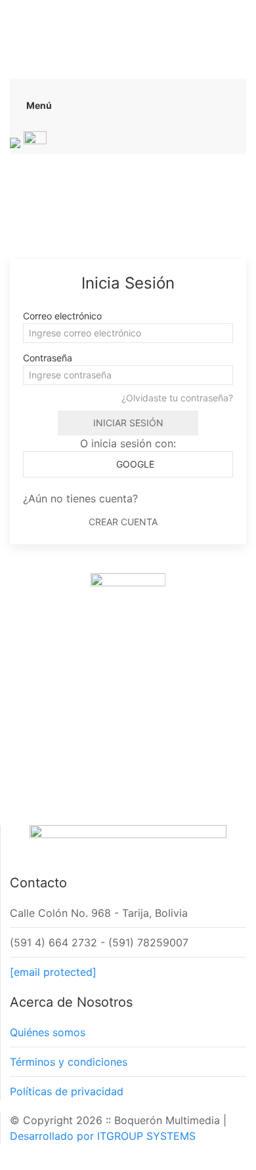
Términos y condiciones (68, 1061)
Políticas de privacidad (66, 1091)
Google (134, 464)
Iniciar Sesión (128, 422)
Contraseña (47, 357)
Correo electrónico (62, 315)
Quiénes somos (47, 1032)
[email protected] (53, 971)
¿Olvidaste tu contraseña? (177, 397)
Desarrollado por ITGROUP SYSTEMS (103, 1135)
